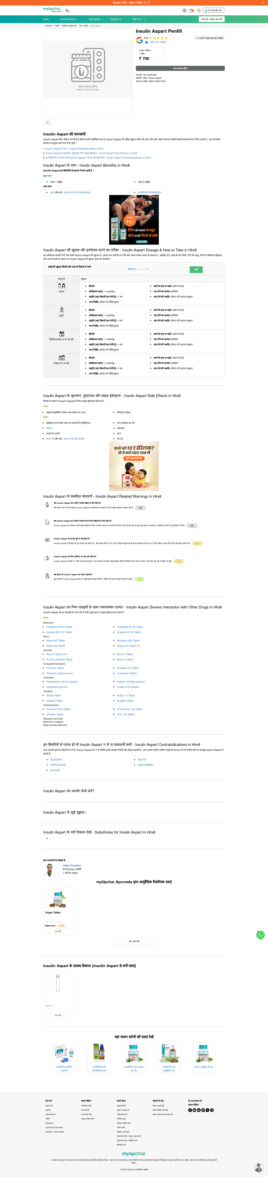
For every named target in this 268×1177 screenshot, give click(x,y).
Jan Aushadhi (150, 74)
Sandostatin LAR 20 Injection (62, 681)
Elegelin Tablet (125, 700)
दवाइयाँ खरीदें (121, 1105)
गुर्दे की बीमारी (56, 759)
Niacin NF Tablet (55, 640)
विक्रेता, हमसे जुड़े (123, 1131)
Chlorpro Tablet (54, 714)
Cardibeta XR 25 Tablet (130, 627)
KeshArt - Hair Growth (55, 1131)
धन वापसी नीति (86, 1114)
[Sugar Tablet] (57, 898)
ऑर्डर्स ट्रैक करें (122, 1114)
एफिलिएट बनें (121, 1144)
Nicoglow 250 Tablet (128, 640)
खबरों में (48, 1110)
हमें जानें (49, 1101)
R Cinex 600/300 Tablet (59, 659)
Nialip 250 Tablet (55, 646)
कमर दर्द (50, 438)
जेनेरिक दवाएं (121, 1118)
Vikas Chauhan (72, 865)
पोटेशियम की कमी (58, 765)
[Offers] (184, 10)
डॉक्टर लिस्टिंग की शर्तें (160, 1110)
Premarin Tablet (55, 668)
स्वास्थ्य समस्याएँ (67, 19)
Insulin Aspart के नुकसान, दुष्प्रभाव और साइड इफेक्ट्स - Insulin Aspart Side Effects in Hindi (91, 153)
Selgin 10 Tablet (126, 695)
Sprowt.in (50, 1123)
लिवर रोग (142, 759)
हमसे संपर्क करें (50, 1114)
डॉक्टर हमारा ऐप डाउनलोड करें (163, 1114)
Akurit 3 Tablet (125, 659)
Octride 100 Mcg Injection (131, 681)
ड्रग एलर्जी (55, 770)
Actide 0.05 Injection (128, 687)
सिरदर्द (49, 428)
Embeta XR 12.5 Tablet (59, 632)
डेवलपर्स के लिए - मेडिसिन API (127, 1140)
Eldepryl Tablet (54, 700)
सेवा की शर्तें (85, 1110)
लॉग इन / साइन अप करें (211, 19)
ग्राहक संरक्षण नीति (87, 1118)
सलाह (46, 19)
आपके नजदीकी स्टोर (124, 1123)
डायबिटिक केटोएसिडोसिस (149, 192)
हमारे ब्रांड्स (94, 19)
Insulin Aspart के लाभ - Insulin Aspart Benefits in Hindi (74, 148)
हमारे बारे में (49, 1105)
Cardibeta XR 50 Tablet (59, 627)
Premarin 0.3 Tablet (127, 668)
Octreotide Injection (57, 687)
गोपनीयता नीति (86, 1105)
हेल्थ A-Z (137, 19)
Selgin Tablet (53, 695)
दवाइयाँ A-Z (115, 19)
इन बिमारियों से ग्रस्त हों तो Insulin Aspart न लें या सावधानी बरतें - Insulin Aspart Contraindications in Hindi (98, 157)
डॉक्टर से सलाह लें (123, 1110)
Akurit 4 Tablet (125, 654)
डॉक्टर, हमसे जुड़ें (158, 1105)
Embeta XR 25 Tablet (129, 632)
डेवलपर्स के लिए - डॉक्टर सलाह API (129, 1136)
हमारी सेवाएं (121, 1101)
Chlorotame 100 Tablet (129, 709)
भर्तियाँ (48, 1118)
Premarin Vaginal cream (59, 673)
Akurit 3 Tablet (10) (56, 654)
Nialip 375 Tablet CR (128, 646)
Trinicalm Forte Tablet (58, 709)
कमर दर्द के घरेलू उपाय (73, 438)
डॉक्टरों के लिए (158, 1101)
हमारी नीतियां (86, 1101)
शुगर (52, 192)
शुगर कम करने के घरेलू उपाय (76, 192)
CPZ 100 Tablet (125, 714)
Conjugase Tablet (126, 673)
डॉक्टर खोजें (121, 1127)
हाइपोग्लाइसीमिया (145, 765)
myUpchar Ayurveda (54, 1127)
